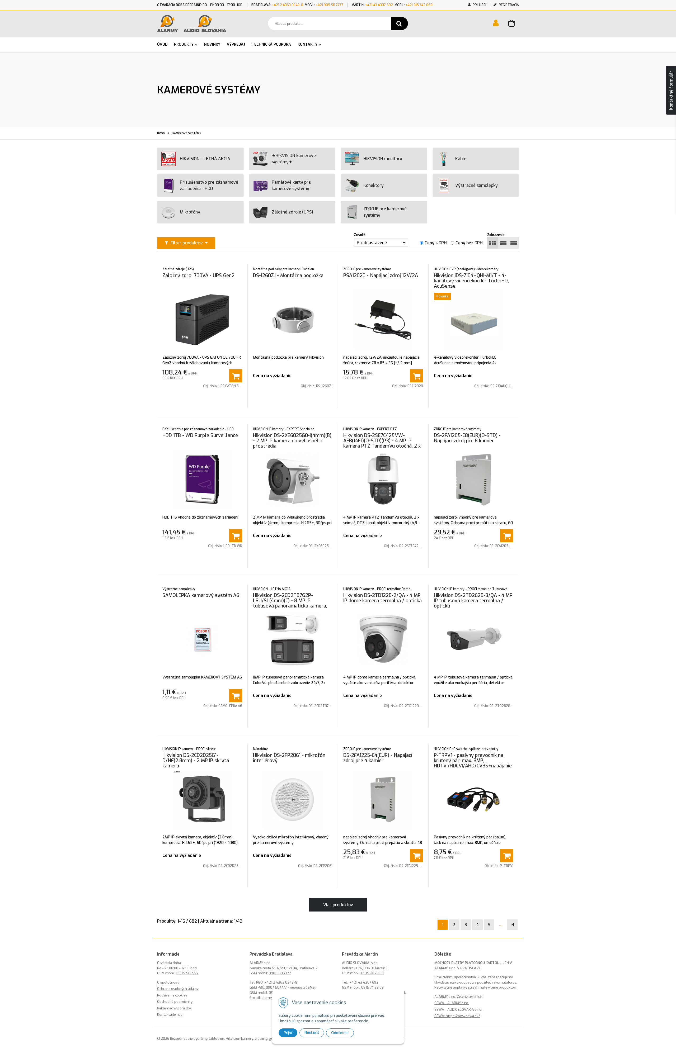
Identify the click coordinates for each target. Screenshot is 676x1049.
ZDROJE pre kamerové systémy (385, 212)
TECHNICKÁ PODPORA (271, 44)
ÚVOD (162, 44)
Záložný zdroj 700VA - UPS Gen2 (198, 275)
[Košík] (513, 24)
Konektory (373, 185)
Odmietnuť (340, 1033)
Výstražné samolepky (476, 185)
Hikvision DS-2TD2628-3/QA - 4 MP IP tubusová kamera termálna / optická (473, 600)
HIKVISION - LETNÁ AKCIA (205, 159)
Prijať (288, 1033)
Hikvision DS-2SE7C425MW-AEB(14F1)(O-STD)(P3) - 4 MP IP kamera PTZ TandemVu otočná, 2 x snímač (382, 443)
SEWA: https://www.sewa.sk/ (457, 1016)
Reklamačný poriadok (174, 1008)
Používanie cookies (172, 995)
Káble (460, 159)
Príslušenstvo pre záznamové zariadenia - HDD (209, 185)
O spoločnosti (168, 982)
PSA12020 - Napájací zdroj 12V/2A (380, 275)
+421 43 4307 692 (379, 5)
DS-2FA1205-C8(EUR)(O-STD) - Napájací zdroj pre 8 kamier (467, 438)
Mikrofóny (190, 212)
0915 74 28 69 (372, 973)
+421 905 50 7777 (329, 5)
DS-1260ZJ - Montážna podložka (288, 275)
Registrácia (508, 5)
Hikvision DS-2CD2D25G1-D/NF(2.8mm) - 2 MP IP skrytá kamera (195, 760)
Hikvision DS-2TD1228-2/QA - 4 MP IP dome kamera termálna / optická (382, 598)
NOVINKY (212, 44)
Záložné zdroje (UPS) (292, 212)
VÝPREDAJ (236, 44)
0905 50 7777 (187, 973)
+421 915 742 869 (419, 5)
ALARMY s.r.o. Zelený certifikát (458, 996)
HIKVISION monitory (382, 159)
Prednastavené (372, 242)
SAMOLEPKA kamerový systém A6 (200, 595)
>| (512, 924)
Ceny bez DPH (469, 243)
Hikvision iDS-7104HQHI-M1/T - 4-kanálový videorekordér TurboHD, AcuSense (471, 280)
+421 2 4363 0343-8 (287, 5)
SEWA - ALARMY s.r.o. (451, 1003)
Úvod (161, 133)
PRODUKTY (184, 44)
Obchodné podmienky (175, 1001)
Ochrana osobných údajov (178, 988)
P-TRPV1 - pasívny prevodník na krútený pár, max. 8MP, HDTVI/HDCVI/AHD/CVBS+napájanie (473, 760)
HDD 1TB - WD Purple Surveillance (200, 435)
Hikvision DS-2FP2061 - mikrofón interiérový (289, 758)
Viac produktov (338, 905)
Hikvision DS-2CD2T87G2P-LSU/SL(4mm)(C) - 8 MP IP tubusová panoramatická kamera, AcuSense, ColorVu (290, 603)
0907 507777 (276, 987)
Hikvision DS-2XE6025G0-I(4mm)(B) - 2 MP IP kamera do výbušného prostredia (292, 440)
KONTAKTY (307, 44)
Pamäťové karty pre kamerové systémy (291, 185)
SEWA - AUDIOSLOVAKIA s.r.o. (458, 1009)
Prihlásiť (480, 5)
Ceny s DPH (436, 243)
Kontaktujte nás (169, 1014)
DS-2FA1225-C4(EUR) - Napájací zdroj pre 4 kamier (377, 758)
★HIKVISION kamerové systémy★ (294, 159)
